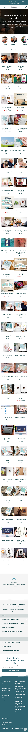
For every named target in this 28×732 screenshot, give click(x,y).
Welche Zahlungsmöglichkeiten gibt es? (10, 650)
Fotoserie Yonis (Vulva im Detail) (21, 294)
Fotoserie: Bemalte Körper (20, 479)
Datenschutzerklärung (6, 688)
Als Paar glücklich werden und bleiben (7, 251)
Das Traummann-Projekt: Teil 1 (7, 561)
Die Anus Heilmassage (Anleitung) (7, 231)
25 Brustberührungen (20, 171)
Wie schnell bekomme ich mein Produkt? (11, 642)
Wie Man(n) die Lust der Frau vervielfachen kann (7, 273)
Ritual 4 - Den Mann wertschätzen (7, 315)
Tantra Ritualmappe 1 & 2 (7, 210)
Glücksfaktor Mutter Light (7, 540)
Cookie (3, 697)
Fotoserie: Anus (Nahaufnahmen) (7, 439)
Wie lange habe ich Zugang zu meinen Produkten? (13, 623)
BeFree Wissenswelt (6, 695)
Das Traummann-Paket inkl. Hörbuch (21, 397)
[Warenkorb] (25, 7)
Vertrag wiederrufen (6, 699)
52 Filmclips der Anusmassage (20, 191)
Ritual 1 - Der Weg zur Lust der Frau (21, 315)
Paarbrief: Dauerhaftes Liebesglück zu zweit (21, 335)
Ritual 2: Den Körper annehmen (7, 459)
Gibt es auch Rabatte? (6, 646)
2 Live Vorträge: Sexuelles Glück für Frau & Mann (20, 520)
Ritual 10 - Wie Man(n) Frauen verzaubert (7, 377)
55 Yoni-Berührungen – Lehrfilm (21, 67)
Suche (3, 683)
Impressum (4, 685)
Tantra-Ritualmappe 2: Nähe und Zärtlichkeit (7, 294)
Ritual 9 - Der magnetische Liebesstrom (7, 520)
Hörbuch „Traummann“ (7, 355)
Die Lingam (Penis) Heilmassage (7, 87)
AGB (2, 692)
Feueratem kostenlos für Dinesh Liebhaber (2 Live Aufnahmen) (21, 252)
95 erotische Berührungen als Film (21, 231)
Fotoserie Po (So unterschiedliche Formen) (20, 541)
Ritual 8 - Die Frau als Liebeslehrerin (20, 459)
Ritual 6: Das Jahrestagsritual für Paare (21, 499)
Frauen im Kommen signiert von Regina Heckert (21, 129)
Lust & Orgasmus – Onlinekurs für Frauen (7, 151)
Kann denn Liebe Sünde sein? (7, 479)
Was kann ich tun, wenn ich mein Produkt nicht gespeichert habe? (12, 632)
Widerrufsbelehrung (6, 690)
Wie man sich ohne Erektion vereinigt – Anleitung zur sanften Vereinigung (7, 130)
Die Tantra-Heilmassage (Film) (7, 171)
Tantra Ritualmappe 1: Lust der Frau (21, 273)
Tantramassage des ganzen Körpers (7, 191)
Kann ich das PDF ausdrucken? (8, 627)
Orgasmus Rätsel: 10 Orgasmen (7, 418)
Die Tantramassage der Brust (21, 210)
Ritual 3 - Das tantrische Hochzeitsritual (7, 499)
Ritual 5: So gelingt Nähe (7, 396)
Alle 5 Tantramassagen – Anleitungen (7, 108)
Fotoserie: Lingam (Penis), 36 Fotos (21, 377)
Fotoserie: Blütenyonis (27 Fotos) (20, 418)
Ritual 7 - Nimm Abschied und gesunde (21, 356)
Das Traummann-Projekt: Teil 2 (21, 561)
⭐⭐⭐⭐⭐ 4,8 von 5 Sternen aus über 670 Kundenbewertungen (14, 2)
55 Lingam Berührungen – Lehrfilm (7, 67)
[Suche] (4, 7)
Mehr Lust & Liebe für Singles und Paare (21, 151)
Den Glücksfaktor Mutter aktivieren (21, 439)
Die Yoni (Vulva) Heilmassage (21, 86)
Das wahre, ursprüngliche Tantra (7, 335)
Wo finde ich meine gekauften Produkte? (11, 619)
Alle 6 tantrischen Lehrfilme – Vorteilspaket (21, 108)
